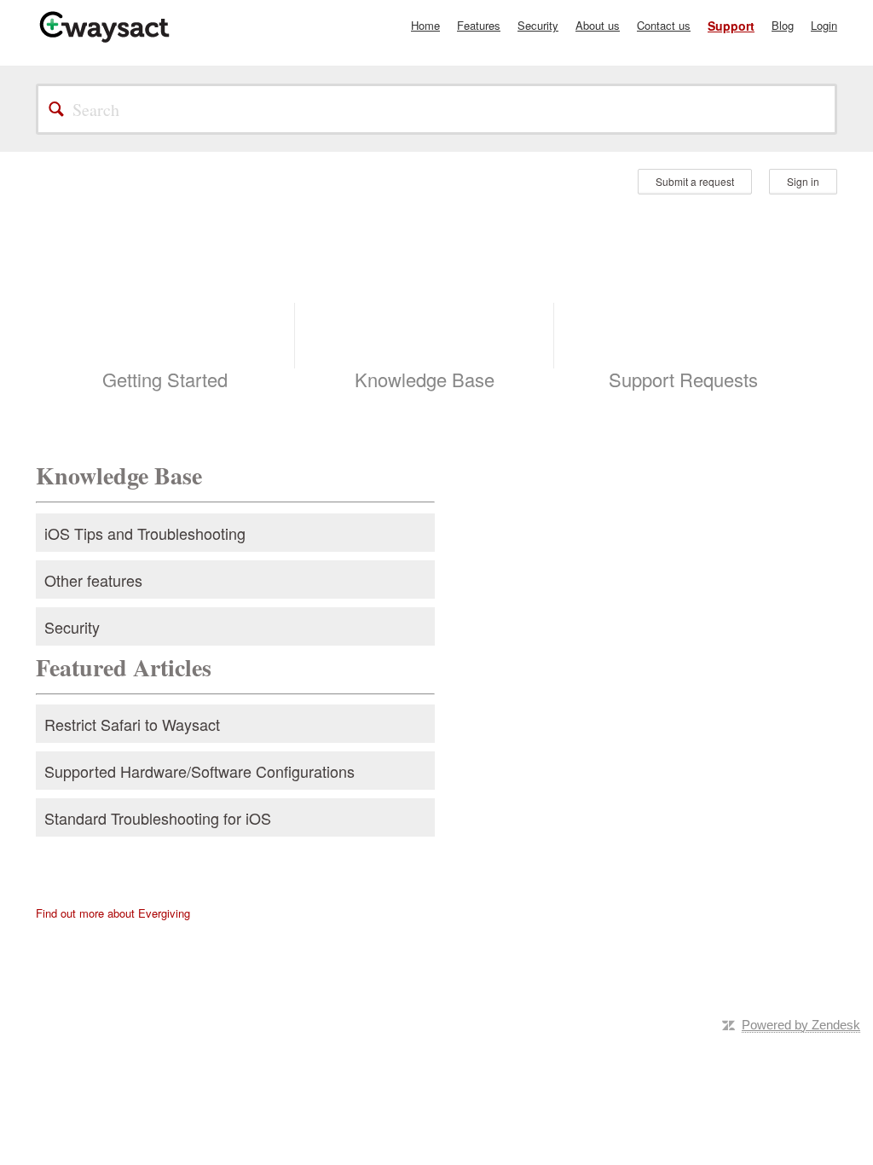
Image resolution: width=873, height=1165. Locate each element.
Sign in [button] (803, 181)
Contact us (664, 25)
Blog (783, 25)
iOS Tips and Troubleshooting (145, 533)
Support (731, 25)
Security (537, 25)
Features (478, 25)
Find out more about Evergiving (113, 913)
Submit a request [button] (695, 181)
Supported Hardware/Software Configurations (199, 771)
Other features (93, 580)
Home (425, 25)
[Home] (104, 25)
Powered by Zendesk (801, 1024)
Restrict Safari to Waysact (132, 724)
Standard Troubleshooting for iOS (157, 818)
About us (597, 25)
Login (824, 25)
